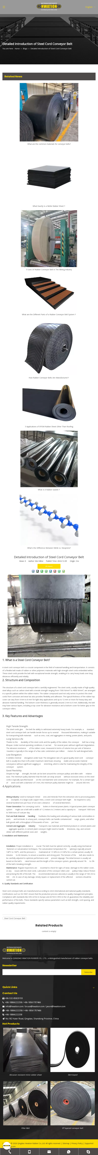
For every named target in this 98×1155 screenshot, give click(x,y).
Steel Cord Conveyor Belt (14, 918)
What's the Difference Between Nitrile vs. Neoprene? (49, 548)
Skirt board (72, 1075)
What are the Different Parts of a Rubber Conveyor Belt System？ (49, 314)
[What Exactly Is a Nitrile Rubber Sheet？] (49, 176)
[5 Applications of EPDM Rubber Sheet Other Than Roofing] (49, 403)
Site (77, 561)
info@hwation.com (14, 1006)
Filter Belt (25, 1128)
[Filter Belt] (25, 1103)
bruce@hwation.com (34, 1006)
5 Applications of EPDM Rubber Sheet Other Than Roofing (49, 426)
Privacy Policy (77, 1143)
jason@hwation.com (55, 1006)
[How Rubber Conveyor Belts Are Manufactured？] (49, 347)
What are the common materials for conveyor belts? (49, 144)
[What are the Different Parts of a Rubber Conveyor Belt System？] (49, 293)
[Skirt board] (72, 1050)
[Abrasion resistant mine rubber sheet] (25, 1050)
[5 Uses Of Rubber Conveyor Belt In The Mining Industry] (49, 238)
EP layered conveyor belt (72, 1128)
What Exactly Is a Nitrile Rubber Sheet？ (49, 206)
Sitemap (66, 1143)
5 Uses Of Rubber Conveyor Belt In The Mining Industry (49, 269)
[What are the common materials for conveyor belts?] (49, 112)
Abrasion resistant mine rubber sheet (25, 1075)
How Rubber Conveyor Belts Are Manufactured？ (49, 377)
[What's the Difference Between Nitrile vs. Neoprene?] (49, 519)
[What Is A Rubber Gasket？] (49, 459)
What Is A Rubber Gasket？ (49, 489)
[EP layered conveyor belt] (72, 1103)
